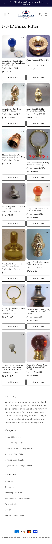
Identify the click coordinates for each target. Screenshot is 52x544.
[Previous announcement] (4, 3)
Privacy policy (44, 537)
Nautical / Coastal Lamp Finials (19, 448)
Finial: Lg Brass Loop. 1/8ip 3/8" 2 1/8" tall (13, 310)
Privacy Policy (11, 504)
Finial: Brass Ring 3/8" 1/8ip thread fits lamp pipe (38, 164)
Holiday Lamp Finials (14, 443)
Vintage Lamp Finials (14, 460)
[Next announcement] (47, 3)
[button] (5, 14)
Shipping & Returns (13, 493)
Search (8, 510)
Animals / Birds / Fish (14, 454)
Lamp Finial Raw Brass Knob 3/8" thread (11, 110)
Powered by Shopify (29, 537)
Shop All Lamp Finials (14, 515)
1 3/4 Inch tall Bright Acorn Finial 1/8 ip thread (38, 263)
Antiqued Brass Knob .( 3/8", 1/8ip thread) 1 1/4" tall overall (38, 312)
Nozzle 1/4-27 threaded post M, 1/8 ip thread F (12, 265)
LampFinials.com (15, 537)
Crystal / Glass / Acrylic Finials (18, 465)
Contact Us (10, 487)
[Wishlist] (9, 14)
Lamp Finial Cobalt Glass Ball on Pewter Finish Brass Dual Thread (13, 63)
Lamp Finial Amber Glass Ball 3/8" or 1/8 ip (37, 210)
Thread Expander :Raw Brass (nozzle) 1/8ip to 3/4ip (13, 156)
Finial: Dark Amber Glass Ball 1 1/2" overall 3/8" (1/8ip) (37, 367)
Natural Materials (12, 437)
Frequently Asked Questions (17, 498)
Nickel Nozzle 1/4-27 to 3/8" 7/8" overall (13, 207)
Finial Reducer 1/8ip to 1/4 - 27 (38, 61)
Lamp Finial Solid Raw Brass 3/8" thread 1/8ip (36, 110)
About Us (9, 481)
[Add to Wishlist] (22, 38)
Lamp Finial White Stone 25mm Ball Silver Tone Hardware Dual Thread (12, 367)
